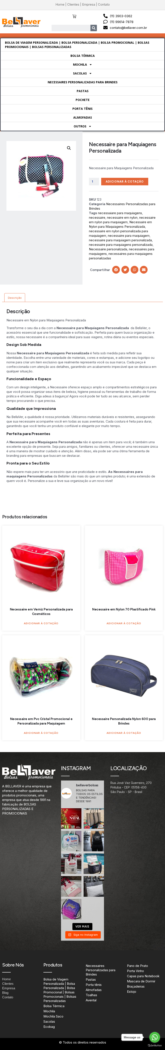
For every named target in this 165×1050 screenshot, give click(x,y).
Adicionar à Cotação (125, 181)
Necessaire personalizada (108, 249)
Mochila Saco (53, 1016)
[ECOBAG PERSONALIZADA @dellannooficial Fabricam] (94, 886)
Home (59, 4)
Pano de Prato (137, 966)
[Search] (93, 28)
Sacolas (80, 73)
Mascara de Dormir (141, 981)
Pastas (83, 91)
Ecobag (49, 1027)
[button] (69, 148)
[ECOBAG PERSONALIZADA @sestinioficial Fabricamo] (71, 863)
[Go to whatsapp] (154, 1037)
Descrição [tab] (15, 297)
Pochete (83, 100)
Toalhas (91, 995)
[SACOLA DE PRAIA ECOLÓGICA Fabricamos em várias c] (94, 818)
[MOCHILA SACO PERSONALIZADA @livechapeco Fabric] (94, 841)
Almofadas (82, 117)
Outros (80, 126)
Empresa (88, 4)
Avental (91, 1000)
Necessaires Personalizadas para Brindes (83, 82)
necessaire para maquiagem (129, 236)
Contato (104, 4)
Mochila (80, 64)
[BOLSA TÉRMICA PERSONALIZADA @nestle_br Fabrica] (94, 863)
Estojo (131, 992)
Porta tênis (82, 109)
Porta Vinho (135, 971)
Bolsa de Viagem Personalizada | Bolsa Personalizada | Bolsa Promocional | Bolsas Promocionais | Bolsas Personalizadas (77, 44)
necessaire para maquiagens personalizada (121, 245)
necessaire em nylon (122, 217)
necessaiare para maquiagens (120, 213)
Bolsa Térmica (82, 56)
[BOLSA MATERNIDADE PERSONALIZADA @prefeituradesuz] (71, 841)
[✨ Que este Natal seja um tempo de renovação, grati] (71, 818)
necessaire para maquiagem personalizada (120, 240)
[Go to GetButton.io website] (155, 1045)
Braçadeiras (136, 986)
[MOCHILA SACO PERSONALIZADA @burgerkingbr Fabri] (71, 909)
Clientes (73, 4)
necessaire (97, 217)
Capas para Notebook (143, 976)
